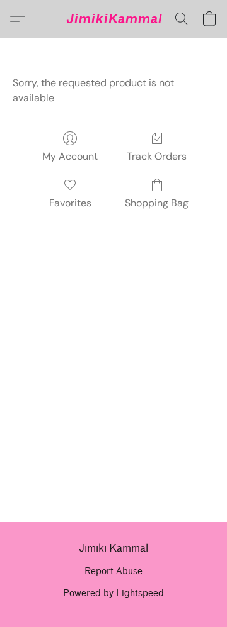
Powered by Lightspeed (113, 593)
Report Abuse (113, 571)
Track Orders (157, 156)
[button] (114, 19)
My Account (70, 156)
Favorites (70, 202)
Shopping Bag (157, 202)
